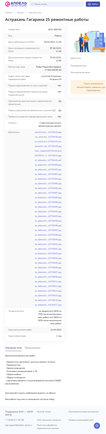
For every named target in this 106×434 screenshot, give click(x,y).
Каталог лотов (44, 411)
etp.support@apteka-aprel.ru (18, 425)
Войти (95, 4)
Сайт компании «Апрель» (49, 420)
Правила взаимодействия (80, 420)
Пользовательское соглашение (83, 411)
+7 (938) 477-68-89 (14, 420)
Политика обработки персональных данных (48, 427)
